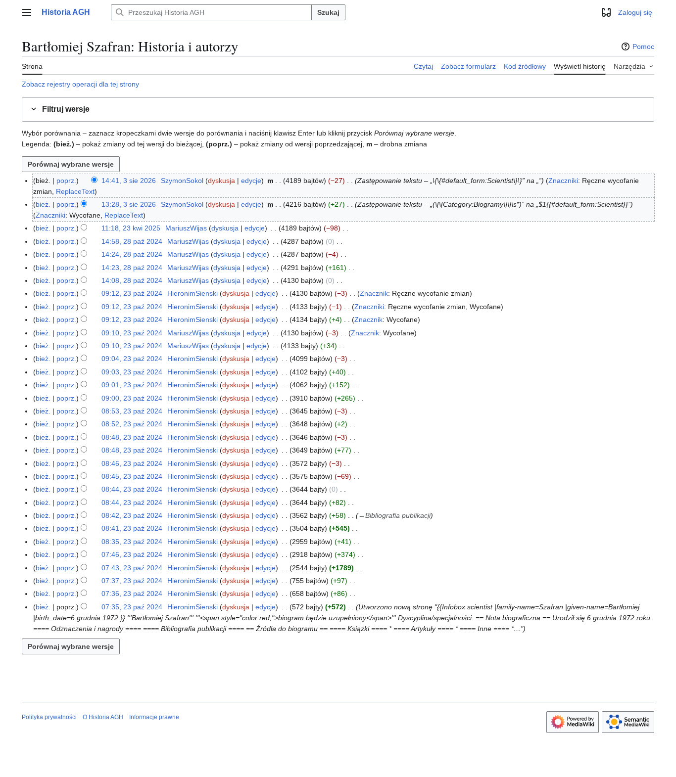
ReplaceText (75, 191)
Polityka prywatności (49, 717)
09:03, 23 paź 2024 (131, 372)
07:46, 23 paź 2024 (131, 554)
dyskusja (221, 180)
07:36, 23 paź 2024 (131, 593)
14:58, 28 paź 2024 (131, 241)
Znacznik (374, 293)
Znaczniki (563, 180)
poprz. (66, 180)
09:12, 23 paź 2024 (131, 293)
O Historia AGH (103, 717)
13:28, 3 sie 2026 (128, 204)
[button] (27, 12)
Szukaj (328, 12)
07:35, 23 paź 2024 (131, 607)
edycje (251, 180)
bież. (43, 204)
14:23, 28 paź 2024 (131, 268)
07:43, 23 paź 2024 (131, 568)
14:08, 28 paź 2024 (131, 280)
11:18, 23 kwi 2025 (130, 228)
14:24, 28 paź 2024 (131, 254)
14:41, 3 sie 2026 (128, 180)
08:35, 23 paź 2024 (131, 542)
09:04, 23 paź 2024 (131, 359)
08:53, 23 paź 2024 (131, 411)
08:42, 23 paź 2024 (131, 515)
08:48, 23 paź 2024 (131, 437)
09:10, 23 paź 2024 (131, 333)
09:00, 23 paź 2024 (131, 398)
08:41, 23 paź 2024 (131, 528)
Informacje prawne (154, 717)
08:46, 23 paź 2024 (131, 463)
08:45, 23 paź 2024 (131, 476)
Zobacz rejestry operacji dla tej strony (80, 84)
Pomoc (643, 46)
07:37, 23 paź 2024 (131, 581)
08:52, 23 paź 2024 (131, 424)
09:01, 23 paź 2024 (131, 385)
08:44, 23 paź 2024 (131, 489)
